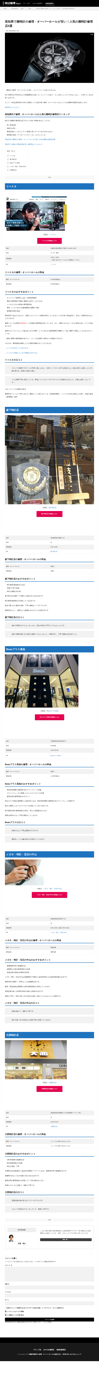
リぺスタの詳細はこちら (49, 240)
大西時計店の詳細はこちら (49, 1088)
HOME (5, 8)
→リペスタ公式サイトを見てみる (16, 348)
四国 (22, 8)
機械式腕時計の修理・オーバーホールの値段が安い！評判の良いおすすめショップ (55, 1354)
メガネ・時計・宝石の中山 (17, 166)
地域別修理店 (49, 3)
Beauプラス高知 (14, 163)
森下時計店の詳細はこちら (49, 514)
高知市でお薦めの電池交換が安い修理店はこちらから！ (24, 144)
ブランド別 (26, 3)
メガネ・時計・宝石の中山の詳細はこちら (49, 894)
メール (8, 1292)
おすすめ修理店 (37, 3)
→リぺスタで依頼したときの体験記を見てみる (21, 353)
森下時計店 (12, 159)
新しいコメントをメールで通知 (14, 1311)
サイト (7, 1300)
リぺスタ (11, 155)
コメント (8, 1265)
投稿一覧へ (65, 1239)
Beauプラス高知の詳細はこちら (49, 717)
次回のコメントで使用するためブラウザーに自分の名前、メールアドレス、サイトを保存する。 (36, 1308)
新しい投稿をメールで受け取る (14, 1315)
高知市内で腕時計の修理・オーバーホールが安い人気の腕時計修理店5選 (30, 139)
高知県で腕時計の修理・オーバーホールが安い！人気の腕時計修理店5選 (55, 8)
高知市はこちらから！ (12, 107)
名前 (7, 1284)
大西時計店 (12, 170)
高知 (30, 8)
